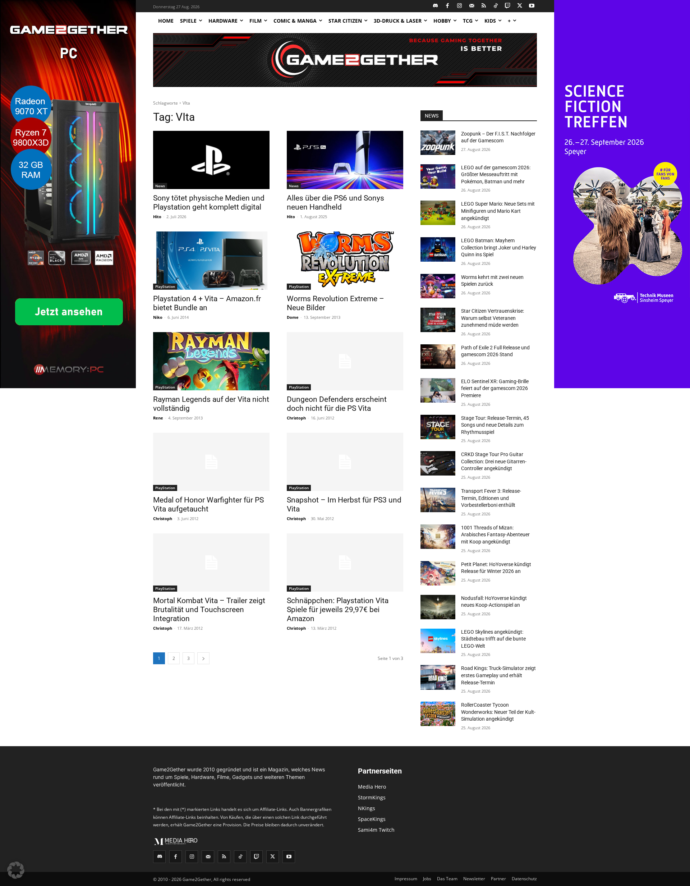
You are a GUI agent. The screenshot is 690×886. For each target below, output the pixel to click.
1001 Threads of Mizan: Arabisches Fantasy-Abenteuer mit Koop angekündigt (495, 535)
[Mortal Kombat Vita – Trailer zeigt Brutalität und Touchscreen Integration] (211, 562)
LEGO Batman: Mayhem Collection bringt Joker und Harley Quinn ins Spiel (498, 247)
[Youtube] (532, 6)
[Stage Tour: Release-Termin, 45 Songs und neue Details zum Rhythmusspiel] (437, 427)
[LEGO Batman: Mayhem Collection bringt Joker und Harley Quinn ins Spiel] (437, 249)
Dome (293, 317)
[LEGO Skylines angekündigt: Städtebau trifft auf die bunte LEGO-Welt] (437, 641)
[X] (520, 6)
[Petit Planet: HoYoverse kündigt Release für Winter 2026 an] (437, 573)
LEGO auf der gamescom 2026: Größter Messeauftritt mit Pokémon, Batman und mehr (495, 174)
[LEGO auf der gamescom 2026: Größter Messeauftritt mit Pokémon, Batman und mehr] (437, 176)
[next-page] (203, 658)
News (160, 185)
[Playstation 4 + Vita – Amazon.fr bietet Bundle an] (211, 260)
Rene (158, 418)
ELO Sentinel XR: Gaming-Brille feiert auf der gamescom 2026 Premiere (495, 388)
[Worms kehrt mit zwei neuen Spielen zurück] (437, 286)
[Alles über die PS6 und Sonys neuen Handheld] (345, 160)
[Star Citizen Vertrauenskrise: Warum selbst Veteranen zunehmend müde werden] (437, 320)
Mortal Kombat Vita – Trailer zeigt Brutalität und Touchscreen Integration (209, 609)
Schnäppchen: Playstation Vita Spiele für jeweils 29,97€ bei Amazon (337, 609)
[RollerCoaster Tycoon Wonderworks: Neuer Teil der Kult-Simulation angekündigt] (437, 714)
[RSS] (484, 6)
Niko (157, 317)
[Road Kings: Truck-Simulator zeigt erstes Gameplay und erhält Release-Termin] (437, 677)
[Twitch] (508, 6)
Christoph (296, 418)
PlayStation (165, 286)
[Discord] (436, 6)
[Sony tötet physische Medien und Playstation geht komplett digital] (211, 160)
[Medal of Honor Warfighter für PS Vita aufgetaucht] (211, 462)
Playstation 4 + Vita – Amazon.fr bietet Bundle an (207, 303)
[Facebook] (447, 6)
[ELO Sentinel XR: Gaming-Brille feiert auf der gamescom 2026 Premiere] (437, 390)
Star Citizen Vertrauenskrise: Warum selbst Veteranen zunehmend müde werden (492, 318)
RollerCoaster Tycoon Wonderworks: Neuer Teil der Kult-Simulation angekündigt (498, 712)
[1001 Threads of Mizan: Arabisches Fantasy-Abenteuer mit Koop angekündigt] (437, 536)
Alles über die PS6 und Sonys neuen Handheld (335, 202)
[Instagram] (460, 6)
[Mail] (471, 6)
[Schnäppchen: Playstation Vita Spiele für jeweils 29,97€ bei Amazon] (345, 562)
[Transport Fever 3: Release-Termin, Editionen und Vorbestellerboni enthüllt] (437, 500)
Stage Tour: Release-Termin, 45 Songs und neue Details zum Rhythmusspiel (495, 425)
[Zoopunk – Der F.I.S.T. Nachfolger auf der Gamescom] (437, 142)
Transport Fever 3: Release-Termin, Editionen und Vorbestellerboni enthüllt (491, 498)
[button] (16, 870)
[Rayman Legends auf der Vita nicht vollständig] (211, 361)
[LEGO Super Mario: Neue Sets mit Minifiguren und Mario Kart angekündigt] (437, 213)
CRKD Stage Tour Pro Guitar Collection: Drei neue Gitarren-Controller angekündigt (493, 461)
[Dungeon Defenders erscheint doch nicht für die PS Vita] (345, 361)
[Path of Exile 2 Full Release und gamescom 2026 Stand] (437, 356)
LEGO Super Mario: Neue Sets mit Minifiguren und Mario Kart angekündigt (498, 211)
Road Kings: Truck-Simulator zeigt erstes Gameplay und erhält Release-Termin (498, 675)
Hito (157, 216)
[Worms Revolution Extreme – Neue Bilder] (345, 260)
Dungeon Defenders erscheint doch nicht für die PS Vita (337, 404)
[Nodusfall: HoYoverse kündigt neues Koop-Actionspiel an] (437, 607)
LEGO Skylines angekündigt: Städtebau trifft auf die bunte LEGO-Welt (493, 639)
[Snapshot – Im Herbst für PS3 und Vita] (345, 462)
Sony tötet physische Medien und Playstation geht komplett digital (208, 202)
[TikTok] (496, 6)
